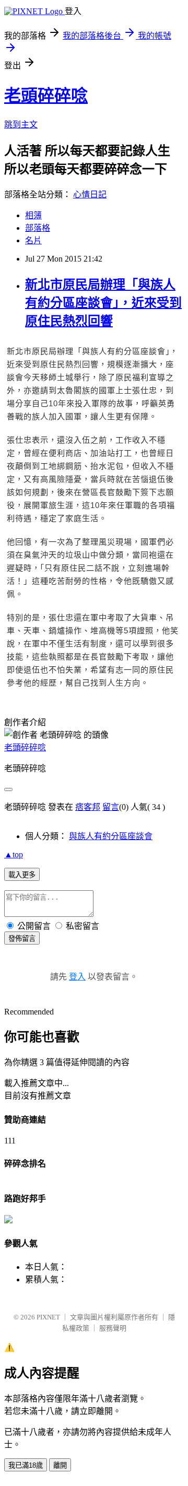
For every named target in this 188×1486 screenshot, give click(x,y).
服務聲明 (112, 1328)
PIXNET (48, 1317)
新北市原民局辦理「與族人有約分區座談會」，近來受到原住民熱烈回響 (103, 303)
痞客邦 (87, 807)
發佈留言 (22, 938)
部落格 (37, 227)
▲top (13, 854)
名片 (33, 240)
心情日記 (90, 194)
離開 (60, 1465)
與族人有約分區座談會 (110, 836)
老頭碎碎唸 (46, 95)
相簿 (33, 215)
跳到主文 (21, 124)
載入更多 (22, 875)
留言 (110, 807)
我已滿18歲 (25, 1465)
